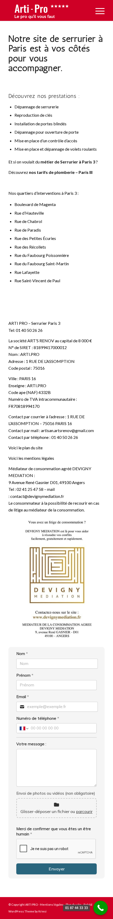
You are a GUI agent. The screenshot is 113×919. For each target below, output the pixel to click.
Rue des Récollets (30, 246)
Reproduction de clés (33, 115)
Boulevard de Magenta (35, 204)
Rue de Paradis (27, 229)
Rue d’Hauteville (29, 212)
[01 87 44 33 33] (100, 908)
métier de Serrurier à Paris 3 (67, 161)
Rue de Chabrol (28, 221)
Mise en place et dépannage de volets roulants (55, 148)
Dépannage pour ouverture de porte (46, 131)
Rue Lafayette (26, 272)
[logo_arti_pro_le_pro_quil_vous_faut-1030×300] (46, 10)
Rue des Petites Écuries (35, 238)
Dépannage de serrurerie (36, 106)
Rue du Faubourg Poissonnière (41, 255)
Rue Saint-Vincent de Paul (37, 280)
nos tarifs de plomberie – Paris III (61, 172)
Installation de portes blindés (40, 123)
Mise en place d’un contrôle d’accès (45, 140)
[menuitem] (97, 10)
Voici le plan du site (25, 447)
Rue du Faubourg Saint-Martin (41, 263)
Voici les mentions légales (31, 458)
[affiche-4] (56, 579)
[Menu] (97, 10)
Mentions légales (52, 904)
